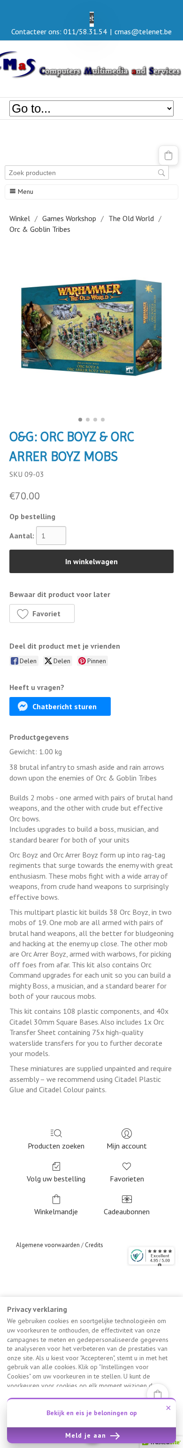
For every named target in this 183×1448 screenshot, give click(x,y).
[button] (168, 155)
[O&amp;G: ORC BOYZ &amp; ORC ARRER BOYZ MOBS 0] (91, 328)
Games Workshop (69, 218)
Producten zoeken (56, 1145)
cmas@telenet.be (143, 31)
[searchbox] (87, 172)
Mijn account (127, 1145)
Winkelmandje (56, 1211)
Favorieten (127, 1178)
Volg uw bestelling (56, 1178)
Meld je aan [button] (86, 1435)
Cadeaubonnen (127, 1211)
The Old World (131, 218)
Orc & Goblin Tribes (39, 229)
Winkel (19, 218)
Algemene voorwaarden (48, 1245)
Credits (94, 1245)
